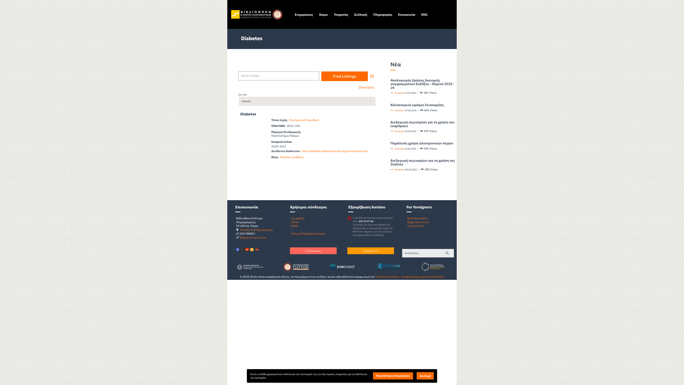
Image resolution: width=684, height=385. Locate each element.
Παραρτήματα (264, 229)
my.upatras (298, 218)
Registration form (418, 222)
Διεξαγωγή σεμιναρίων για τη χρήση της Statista (422, 162)
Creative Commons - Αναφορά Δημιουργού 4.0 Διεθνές (409, 276)
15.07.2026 (410, 92)
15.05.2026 (410, 131)
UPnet (295, 222)
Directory (366, 87)
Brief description (417, 218)
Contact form (415, 225)
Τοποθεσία (247, 229)
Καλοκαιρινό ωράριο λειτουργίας (417, 105)
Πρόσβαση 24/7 (371, 251)
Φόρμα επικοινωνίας (253, 237)
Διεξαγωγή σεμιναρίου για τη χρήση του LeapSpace (422, 124)
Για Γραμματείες (313, 251)
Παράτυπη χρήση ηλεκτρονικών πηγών (421, 143)
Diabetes (248, 114)
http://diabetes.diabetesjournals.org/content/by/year (335, 151)
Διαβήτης (298, 157)
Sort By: (242, 94)
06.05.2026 (411, 169)
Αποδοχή (425, 376)
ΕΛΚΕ (294, 225)
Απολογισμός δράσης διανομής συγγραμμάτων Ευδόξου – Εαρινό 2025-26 (422, 84)
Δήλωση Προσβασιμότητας (308, 233)
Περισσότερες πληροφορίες (393, 375)
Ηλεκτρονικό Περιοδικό (304, 120)
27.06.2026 (411, 110)
